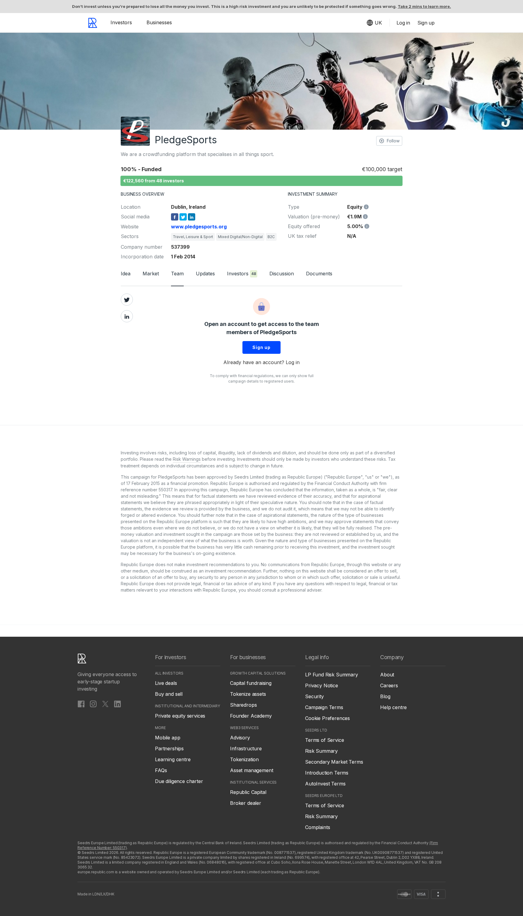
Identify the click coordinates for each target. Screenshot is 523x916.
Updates (205, 273)
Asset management (251, 770)
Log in (293, 362)
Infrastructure (246, 748)
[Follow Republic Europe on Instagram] (93, 704)
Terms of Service (324, 740)
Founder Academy (251, 716)
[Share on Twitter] (127, 300)
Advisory (240, 738)
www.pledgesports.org (199, 227)
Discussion (281, 273)
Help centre (393, 707)
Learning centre (173, 759)
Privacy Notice (321, 685)
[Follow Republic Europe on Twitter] (105, 704)
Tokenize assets (248, 694)
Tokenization (244, 759)
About (387, 675)
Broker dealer (245, 803)
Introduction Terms (326, 773)
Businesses (159, 22)
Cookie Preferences (327, 718)
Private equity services (180, 716)
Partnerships (169, 748)
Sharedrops (243, 705)
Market (151, 273)
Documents (319, 273)
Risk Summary (321, 751)
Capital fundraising (250, 683)
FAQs (161, 770)
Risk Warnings (187, 459)
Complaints (317, 827)
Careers (389, 685)
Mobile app (167, 738)
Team (177, 273)
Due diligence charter (179, 781)
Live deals (166, 683)
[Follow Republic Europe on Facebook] (81, 704)
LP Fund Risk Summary (331, 675)
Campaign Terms (324, 707)
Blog (385, 696)
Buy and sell (169, 694)
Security (314, 696)
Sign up (261, 347)
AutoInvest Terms (325, 784)
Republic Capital (248, 792)
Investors (121, 22)
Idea (125, 273)
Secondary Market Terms (334, 762)
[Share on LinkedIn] (127, 316)
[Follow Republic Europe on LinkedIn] (117, 704)
